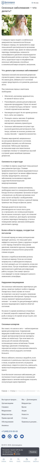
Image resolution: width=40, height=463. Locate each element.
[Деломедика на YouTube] (22, 436)
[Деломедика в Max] (9, 436)
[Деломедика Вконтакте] (3, 436)
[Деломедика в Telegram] (16, 436)
